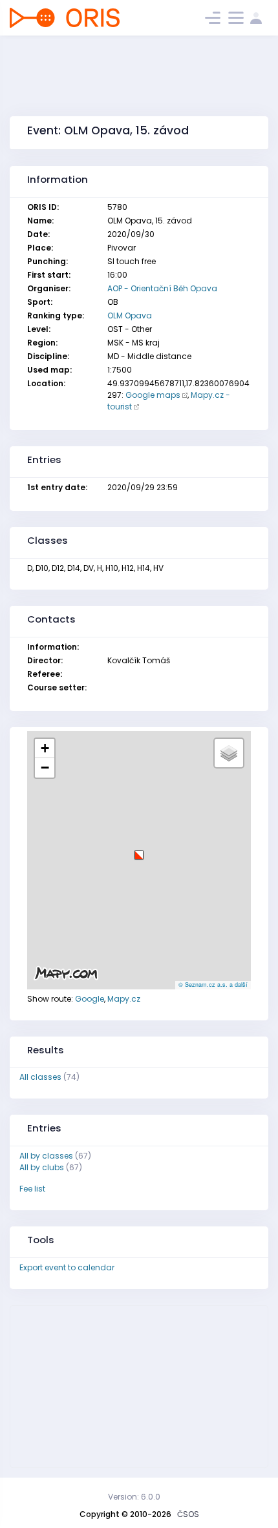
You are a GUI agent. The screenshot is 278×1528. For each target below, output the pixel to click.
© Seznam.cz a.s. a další (213, 984)
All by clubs (41, 1167)
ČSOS (188, 1514)
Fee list (32, 1188)
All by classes (46, 1155)
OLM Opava (129, 315)
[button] (139, 850)
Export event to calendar (66, 1267)
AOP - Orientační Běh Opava (162, 288)
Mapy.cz (123, 998)
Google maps (152, 394)
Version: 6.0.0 (134, 1496)
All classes (40, 1076)
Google (89, 998)
